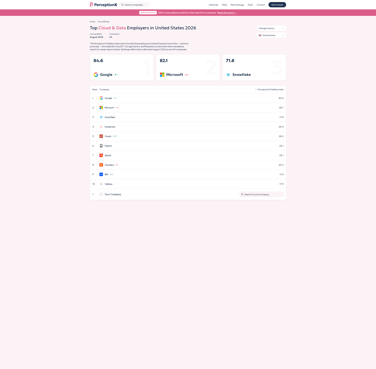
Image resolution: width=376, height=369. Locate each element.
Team (250, 4)
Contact (261, 4)
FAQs (224, 4)
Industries (213, 4)
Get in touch (277, 4)
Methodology (237, 4)
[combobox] (271, 28)
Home (92, 22)
